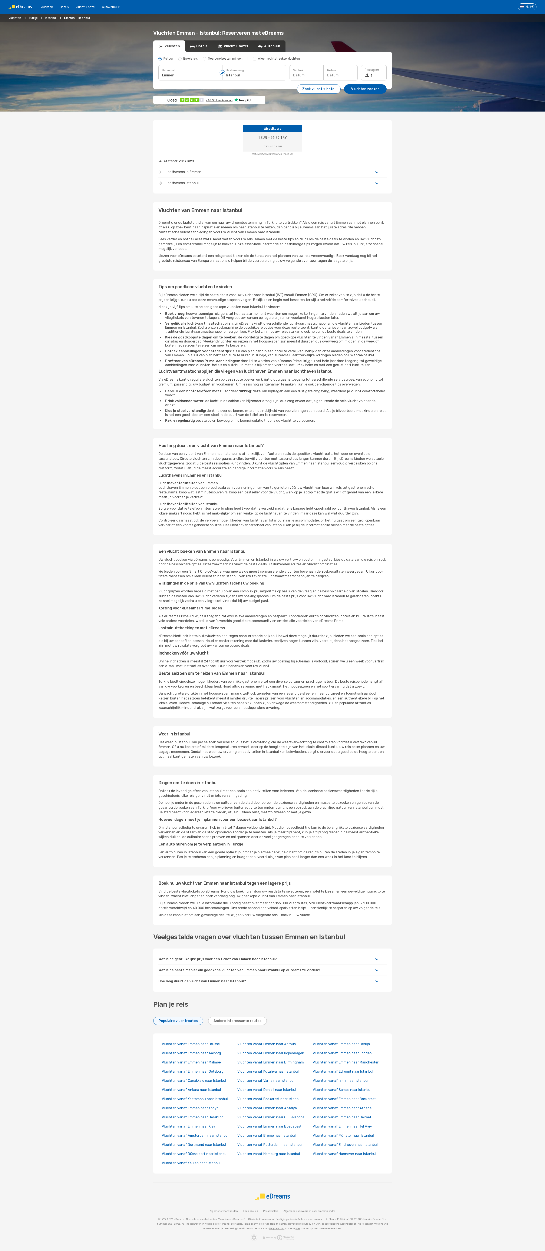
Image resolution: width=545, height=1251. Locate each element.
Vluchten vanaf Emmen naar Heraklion (193, 1117)
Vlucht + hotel (85, 7)
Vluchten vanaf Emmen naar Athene (342, 1108)
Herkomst (169, 70)
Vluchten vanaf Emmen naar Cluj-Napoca (270, 1117)
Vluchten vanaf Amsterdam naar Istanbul (195, 1135)
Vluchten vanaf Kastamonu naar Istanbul (195, 1099)
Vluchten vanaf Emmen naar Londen (342, 1053)
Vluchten (46, 7)
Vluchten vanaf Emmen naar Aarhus (266, 1044)
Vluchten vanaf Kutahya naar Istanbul (268, 1071)
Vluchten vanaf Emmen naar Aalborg (191, 1053)
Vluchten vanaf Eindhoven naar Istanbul (345, 1145)
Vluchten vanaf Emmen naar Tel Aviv (342, 1126)
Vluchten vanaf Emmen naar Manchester (346, 1062)
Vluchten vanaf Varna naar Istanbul (265, 1081)
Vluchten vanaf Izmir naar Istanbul (341, 1081)
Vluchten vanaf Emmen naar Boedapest (269, 1126)
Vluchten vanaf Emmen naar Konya (190, 1108)
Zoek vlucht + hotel (318, 89)
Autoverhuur (110, 7)
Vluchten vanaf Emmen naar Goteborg (193, 1071)
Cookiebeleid (250, 1211)
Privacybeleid (270, 1211)
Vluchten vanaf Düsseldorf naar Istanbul (194, 1154)
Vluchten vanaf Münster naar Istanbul (343, 1135)
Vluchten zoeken (365, 89)
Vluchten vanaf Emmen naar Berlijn (341, 1044)
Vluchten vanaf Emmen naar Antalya (267, 1108)
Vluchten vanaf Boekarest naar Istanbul (269, 1099)
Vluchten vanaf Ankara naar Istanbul (191, 1090)
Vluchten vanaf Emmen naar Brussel (191, 1044)
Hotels (64, 7)
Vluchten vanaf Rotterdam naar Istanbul (270, 1145)
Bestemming (235, 70)
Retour (332, 70)
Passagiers (372, 70)
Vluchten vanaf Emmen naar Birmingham (270, 1062)
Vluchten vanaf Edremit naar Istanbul (343, 1071)
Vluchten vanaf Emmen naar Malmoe (191, 1062)
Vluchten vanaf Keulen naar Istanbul (191, 1163)
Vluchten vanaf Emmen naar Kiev (188, 1126)
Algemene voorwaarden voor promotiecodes (309, 1211)
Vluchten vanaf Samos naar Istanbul (342, 1090)
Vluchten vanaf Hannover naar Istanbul (344, 1154)
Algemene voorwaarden (224, 1211)
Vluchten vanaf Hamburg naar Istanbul (268, 1154)
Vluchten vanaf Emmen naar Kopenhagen (270, 1053)
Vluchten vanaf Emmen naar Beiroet (342, 1117)
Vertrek (298, 70)
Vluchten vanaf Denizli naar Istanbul (266, 1090)
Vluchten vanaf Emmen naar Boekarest (344, 1099)
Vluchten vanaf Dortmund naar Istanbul (194, 1145)
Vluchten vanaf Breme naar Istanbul (266, 1135)
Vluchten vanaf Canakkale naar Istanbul (194, 1081)
